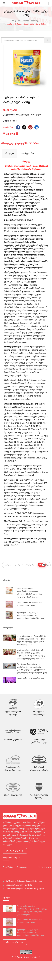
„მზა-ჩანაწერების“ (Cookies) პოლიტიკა (24, 889)
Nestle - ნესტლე (30, 21)
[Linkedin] (36, 127)
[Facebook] (18, 127)
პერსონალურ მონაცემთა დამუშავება (23, 881)
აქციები (6, 580)
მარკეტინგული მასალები (28, 114)
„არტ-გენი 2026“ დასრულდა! (30, 678)
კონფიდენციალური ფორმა (18, 885)
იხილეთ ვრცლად (14, 851)
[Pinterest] (30, 127)
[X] (24, 127)
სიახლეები (8, 628)
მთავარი (16, 21)
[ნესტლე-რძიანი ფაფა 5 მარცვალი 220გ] (26, 68)
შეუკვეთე (9, 133)
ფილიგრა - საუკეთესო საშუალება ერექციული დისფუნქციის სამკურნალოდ (30, 615)
